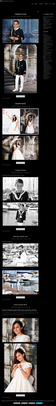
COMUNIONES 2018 (19, 16)
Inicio (33, 3)
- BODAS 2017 (45, 75)
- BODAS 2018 (45, 70)
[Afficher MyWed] (53, 3)
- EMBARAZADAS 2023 (47, 38)
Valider (39, 403)
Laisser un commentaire (6, 98)
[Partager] (29, 16)
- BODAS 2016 (45, 78)
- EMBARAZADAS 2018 (47, 69)
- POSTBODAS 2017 (46, 77)
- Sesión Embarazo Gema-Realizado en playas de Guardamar (47, 24)
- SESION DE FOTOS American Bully (47, 22)
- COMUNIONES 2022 (47, 37)
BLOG (36, 3)
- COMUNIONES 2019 (47, 68)
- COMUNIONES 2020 (47, 51)
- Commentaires (25, 16)
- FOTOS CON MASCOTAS (48, 44)
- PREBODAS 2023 (46, 39)
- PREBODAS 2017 (46, 76)
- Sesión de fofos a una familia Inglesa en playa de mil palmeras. (48, 17)
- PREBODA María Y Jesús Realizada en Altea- (47, 20)
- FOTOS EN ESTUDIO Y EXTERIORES (47, 62)
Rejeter (32, 403)
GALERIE (40, 3)
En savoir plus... (20, 96)
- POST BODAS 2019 (47, 65)
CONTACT (46, 3)
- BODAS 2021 (45, 48)
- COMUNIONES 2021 (47, 47)
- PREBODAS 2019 (46, 64)
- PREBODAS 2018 (46, 71)
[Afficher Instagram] (51, 3)
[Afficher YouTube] (54, 3)
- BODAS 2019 (45, 63)
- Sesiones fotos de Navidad (48, 60)
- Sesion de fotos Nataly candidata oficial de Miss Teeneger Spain (47, 27)
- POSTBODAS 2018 (46, 72)
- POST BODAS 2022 (47, 36)
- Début (44, 33)
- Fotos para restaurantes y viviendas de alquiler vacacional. (47, 54)
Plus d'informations (17, 403)
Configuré (24, 403)
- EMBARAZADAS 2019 (47, 66)
